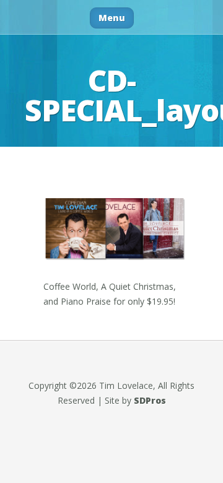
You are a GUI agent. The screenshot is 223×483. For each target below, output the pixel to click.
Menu (111, 18)
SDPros (150, 400)
